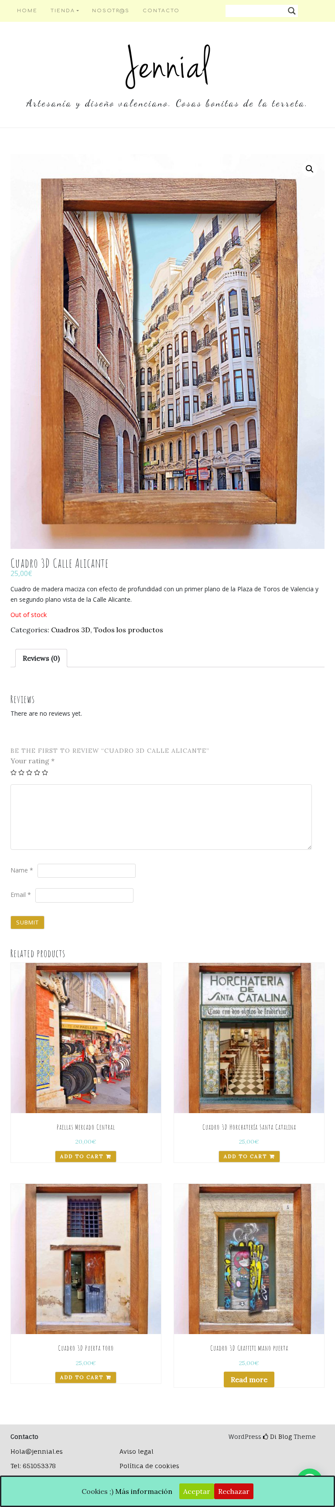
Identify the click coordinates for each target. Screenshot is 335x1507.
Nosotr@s (111, 11)
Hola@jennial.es (36, 1451)
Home (27, 11)
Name (21, 870)
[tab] (41, 658)
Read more (249, 1379)
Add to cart (81, 1156)
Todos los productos (128, 629)
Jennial (167, 65)
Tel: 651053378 (33, 1465)
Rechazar (234, 1491)
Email (20, 894)
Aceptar (196, 1491)
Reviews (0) (41, 658)
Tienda (63, 11)
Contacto (161, 11)
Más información (143, 1491)
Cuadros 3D (70, 629)
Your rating (32, 760)
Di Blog (280, 1436)
